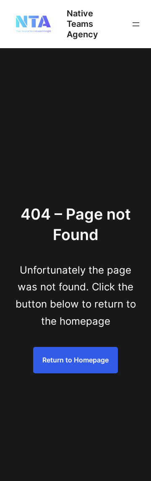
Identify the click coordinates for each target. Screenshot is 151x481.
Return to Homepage (75, 360)
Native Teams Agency (82, 23)
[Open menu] (136, 24)
